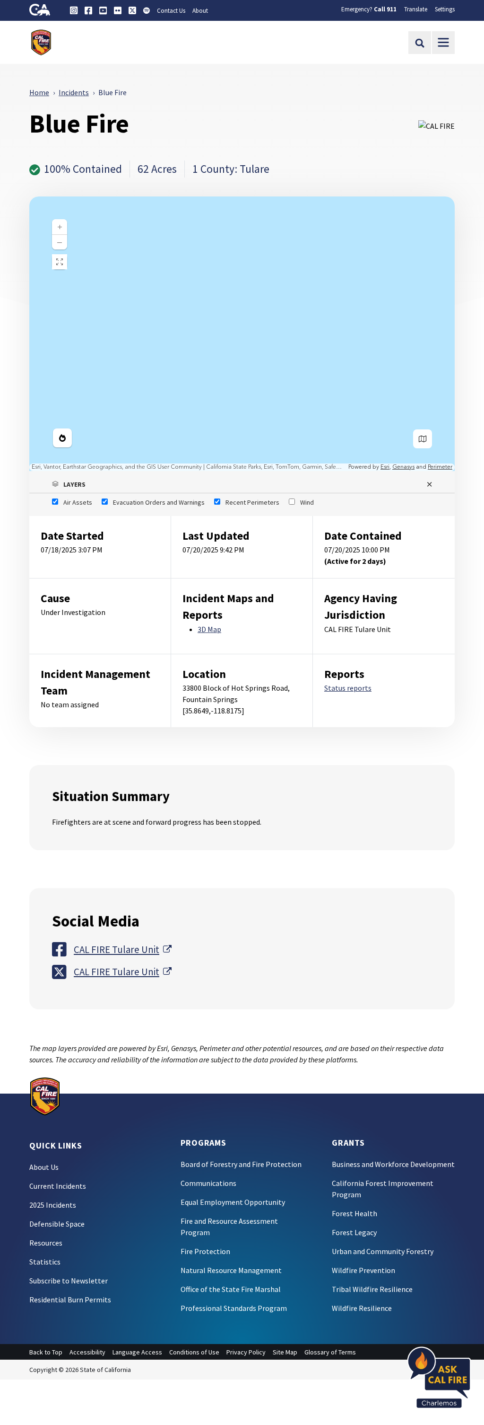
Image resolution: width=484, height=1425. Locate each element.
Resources (45, 1242)
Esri (384, 467)
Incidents (74, 92)
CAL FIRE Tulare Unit (123, 949)
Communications (208, 1183)
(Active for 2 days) (355, 561)
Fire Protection (205, 1251)
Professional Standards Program (234, 1308)
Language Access (137, 1352)
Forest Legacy (354, 1232)
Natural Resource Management (231, 1270)
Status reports (348, 688)
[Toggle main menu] (443, 42)
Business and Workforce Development (393, 1164)
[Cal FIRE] (44, 1095)
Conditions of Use (194, 1352)
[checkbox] (72, 502)
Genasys (403, 467)
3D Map (209, 629)
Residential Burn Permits (70, 1299)
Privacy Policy (246, 1352)
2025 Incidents (52, 1205)
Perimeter (440, 467)
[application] (242, 333)
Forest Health (354, 1213)
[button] (242, 484)
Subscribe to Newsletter (68, 1280)
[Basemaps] (422, 438)
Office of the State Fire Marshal (231, 1289)
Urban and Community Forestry (382, 1251)
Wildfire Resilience (362, 1308)
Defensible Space (57, 1224)
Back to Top (45, 1352)
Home (39, 92)
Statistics (44, 1261)
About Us (44, 1167)
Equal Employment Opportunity (233, 1202)
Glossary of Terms (330, 1352)
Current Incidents (57, 1186)
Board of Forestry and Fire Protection (241, 1164)
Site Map (285, 1352)
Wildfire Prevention (363, 1270)
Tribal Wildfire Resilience (372, 1289)
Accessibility (87, 1352)
